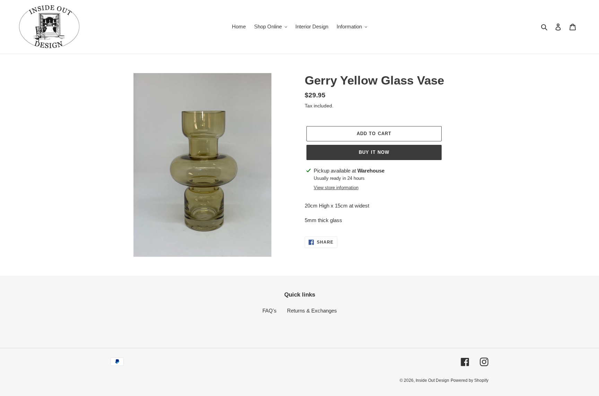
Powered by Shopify (469, 380)
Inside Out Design (432, 380)
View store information (336, 187)
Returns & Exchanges (312, 311)
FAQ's (269, 311)
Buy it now (374, 152)
